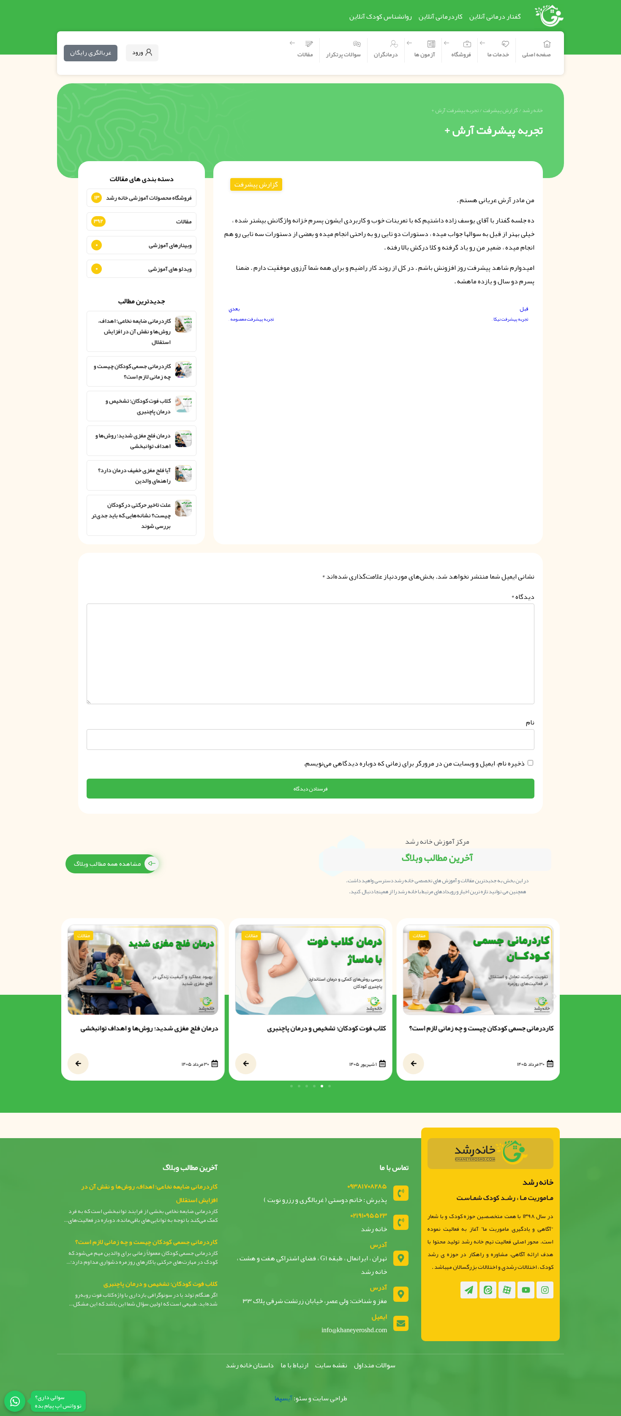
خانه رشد (532, 110)
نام (530, 722)
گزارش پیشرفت (500, 110)
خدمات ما (498, 54)
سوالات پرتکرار (343, 54)
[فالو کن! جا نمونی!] (14, 1401)
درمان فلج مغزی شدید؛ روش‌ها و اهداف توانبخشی (133, 440)
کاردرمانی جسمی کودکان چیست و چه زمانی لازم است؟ (132, 371)
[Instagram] (545, 1290)
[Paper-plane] (468, 1290)
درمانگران (386, 54)
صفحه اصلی (536, 54)
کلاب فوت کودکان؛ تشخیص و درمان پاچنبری (138, 406)
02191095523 (369, 1215)
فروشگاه (461, 54)
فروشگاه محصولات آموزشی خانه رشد (149, 197)
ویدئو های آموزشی (170, 268)
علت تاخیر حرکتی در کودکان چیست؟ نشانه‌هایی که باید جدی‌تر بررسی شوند (131, 515)
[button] (66, 996)
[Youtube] (526, 1290)
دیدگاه (522, 597)
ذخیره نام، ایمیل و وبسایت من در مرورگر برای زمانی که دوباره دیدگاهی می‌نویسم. (414, 763)
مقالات (305, 54)
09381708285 (367, 1186)
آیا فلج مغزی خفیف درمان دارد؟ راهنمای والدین (134, 475)
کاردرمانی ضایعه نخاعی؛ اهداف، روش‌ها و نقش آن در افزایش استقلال (134, 331)
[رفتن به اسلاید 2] (322, 1086)
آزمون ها (424, 54)
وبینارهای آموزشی (170, 245)
